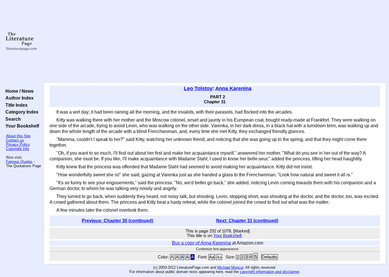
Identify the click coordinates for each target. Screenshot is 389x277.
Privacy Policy (18, 144)
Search (12, 119)
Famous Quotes (19, 161)
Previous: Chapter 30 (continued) (117, 220)
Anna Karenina (233, 88)
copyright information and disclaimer (269, 272)
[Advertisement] (215, 41)
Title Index (15, 105)
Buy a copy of (201, 242)
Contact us (15, 140)
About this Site (18, 136)
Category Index (20, 111)
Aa (211, 257)
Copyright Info (17, 149)
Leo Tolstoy (198, 88)
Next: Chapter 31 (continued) (247, 220)
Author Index (18, 97)
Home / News (18, 91)
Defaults (269, 257)
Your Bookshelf (21, 125)
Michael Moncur (230, 267)
